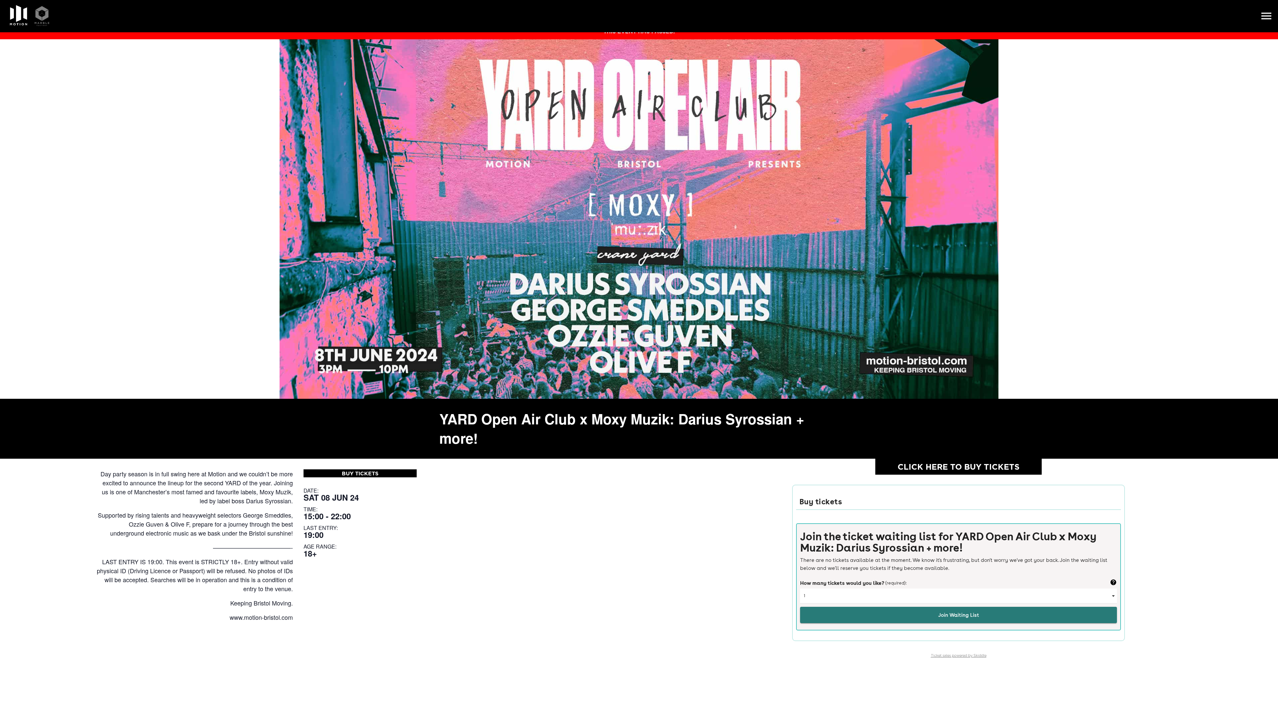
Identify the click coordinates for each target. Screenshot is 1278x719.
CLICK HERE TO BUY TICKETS (958, 466)
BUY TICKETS (360, 473)
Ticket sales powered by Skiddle (958, 655)
